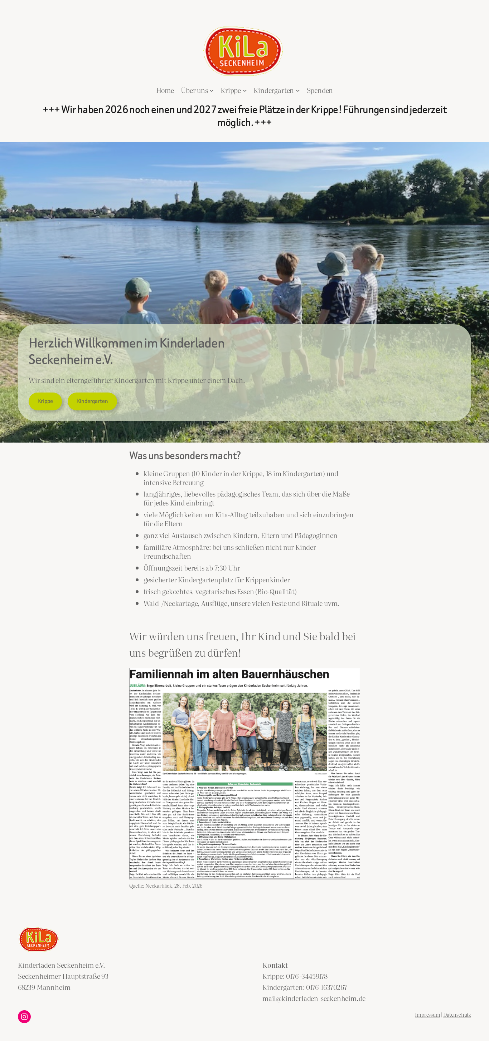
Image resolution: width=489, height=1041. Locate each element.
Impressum (427, 1014)
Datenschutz (457, 1014)
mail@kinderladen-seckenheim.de (313, 998)
